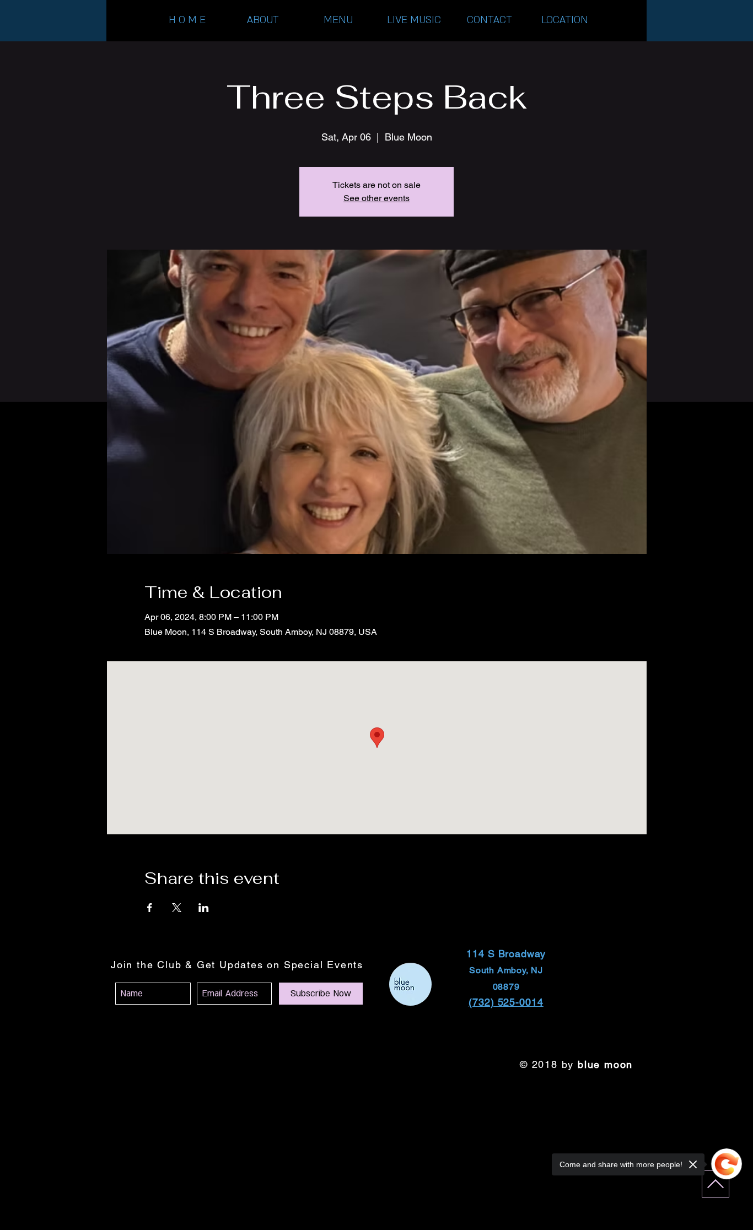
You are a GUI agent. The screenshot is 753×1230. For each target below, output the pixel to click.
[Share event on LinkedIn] (203, 907)
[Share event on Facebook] (149, 907)
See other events (376, 198)
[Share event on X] (176, 907)
